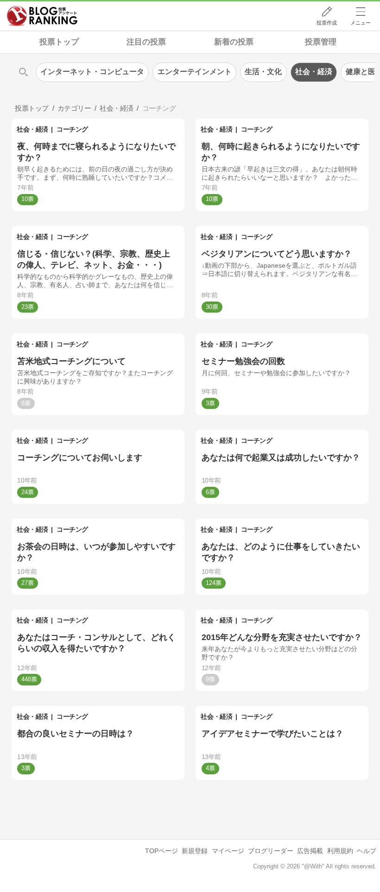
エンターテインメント (195, 71)
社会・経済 (32, 129)
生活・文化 (263, 71)
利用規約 (340, 850)
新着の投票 (233, 42)
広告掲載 (310, 850)
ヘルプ (366, 850)
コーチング (72, 129)
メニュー (360, 22)
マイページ (228, 850)
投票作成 (327, 22)
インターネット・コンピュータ (92, 71)
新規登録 (195, 850)
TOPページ (161, 850)
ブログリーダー (270, 850)
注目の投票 (146, 42)
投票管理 (320, 42)
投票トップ (59, 42)
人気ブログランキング (42, 16)
